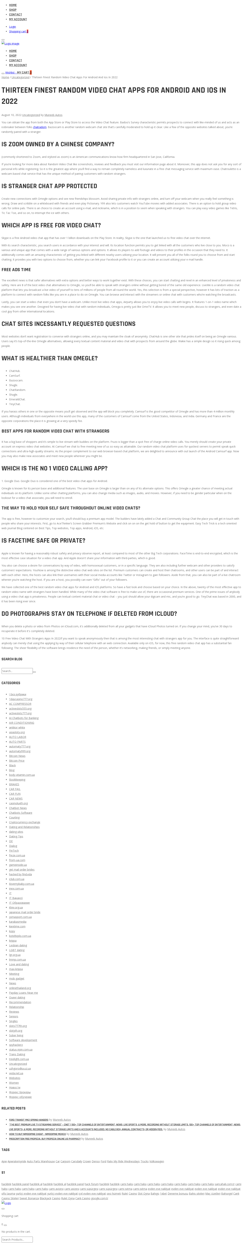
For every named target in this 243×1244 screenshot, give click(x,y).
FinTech (14, 850)
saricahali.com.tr (225, 1184)
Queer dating (17, 997)
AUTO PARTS (17, 741)
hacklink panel (20, 1184)
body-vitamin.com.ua (22, 775)
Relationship (16, 1007)
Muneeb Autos (53, 115)
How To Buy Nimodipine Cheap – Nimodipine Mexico (37, 1134)
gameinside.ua (18, 865)
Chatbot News (18, 808)
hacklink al (36, 1184)
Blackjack (45, 1198)
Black (12, 765)
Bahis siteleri (196, 1193)
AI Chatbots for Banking (24, 718)
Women (14, 1082)
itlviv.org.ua (16, 907)
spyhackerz (16, 1045)
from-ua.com (17, 860)
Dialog (13, 846)
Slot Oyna (144, 1193)
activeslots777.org (20, 713)
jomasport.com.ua (20, 917)
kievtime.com (17, 926)
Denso (96, 1161)
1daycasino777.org (20, 699)
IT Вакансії (16, 898)
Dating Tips (16, 836)
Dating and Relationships (24, 827)
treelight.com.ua (19, 1059)
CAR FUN (15, 794)
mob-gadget (16, 978)
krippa (13, 940)
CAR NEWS (16, 798)
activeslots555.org (20, 708)
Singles (13, 1021)
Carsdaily (76, 1161)
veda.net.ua (16, 1073)
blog (11, 770)
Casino (133, 1193)
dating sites (16, 831)
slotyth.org (15, 1030)
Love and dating (19, 964)
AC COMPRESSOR (20, 704)
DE (11, 841)
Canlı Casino (82, 1198)
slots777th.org (18, 1026)
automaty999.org (19, 751)
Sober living (16, 1035)
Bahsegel (227, 1193)
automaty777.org (19, 746)
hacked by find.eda (20, 874)
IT (10, 893)
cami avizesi (56, 1189)
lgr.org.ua (15, 955)
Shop (13, 10)
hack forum (92, 1184)
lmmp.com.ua (17, 959)
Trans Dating (17, 1054)
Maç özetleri (212, 1193)
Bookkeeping (17, 779)
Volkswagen (156, 1161)
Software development (23, 1040)
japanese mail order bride (24, 912)
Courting (14, 817)
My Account (18, 19)
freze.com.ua (17, 855)
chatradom (40, 127)
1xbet (163, 1193)
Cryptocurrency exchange (24, 822)
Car (58, 1161)
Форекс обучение (20, 1097)
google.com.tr (99, 1198)
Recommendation (20, 1002)
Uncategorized (20, 77)
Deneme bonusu (178, 1193)
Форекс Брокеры (20, 1092)
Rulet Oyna (68, 1198)
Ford (103, 1161)
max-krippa (16, 969)
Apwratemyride (17, 1161)
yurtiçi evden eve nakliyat (31, 1193)
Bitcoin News (17, 756)
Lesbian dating (18, 945)
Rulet (125, 1193)
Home (13, 5)
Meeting (14, 974)
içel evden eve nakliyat (92, 1193)
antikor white (17, 727)
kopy (12, 931)
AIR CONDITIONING (21, 722)
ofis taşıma (8, 1193)
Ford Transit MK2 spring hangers (28, 1120)
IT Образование (19, 902)
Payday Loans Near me (23, 992)
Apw (4, 1161)
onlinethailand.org (20, 988)
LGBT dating (16, 950)
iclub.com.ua (16, 879)
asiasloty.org (17, 732)
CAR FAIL (15, 789)
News (12, 983)
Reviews (14, 1011)
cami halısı (126, 1184)
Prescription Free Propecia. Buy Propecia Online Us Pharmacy (45, 1139)
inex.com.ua (16, 888)
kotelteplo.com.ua (20, 936)
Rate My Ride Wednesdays (123, 1161)
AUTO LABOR (17, 737)
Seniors (13, 1016)
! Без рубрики (17, 694)
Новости (14, 1087)
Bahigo (155, 1193)
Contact (15, 14)
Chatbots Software (20, 812)
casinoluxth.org (18, 803)
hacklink (6, 1184)
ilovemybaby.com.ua (21, 884)
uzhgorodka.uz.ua (20, 1068)
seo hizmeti (114, 1193)
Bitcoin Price (16, 760)
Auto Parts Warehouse (41, 1161)
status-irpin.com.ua (20, 1049)
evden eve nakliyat (159, 1189)
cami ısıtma (125, 1189)
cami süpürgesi (89, 1189)
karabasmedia (17, 921)
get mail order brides (22, 869)
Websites (14, 1078)
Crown (87, 1161)
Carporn (65, 1161)
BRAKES (14, 784)
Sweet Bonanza (29, 1198)
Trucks (144, 1161)
